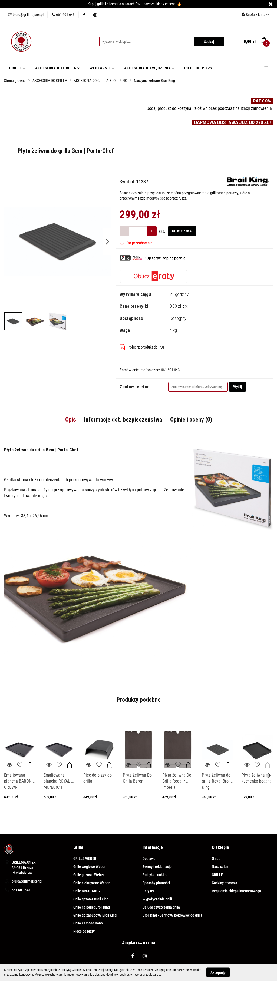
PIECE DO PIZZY (198, 68)
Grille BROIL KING (86, 891)
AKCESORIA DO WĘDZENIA (148, 68)
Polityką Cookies (71, 970)
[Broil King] (248, 181)
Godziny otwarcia (224, 883)
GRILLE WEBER (84, 858)
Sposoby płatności (156, 883)
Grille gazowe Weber (88, 875)
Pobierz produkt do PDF (146, 347)
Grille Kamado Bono (88, 923)
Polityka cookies (155, 875)
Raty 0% (148, 891)
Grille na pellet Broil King (91, 907)
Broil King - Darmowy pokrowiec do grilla (172, 915)
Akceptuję (218, 972)
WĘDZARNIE (101, 68)
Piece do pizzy (84, 931)
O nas (216, 858)
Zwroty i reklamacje (157, 866)
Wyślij (237, 387)
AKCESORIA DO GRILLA (56, 68)
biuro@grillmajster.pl (27, 881)
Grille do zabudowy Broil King (95, 915)
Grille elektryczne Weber (91, 883)
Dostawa (149, 858)
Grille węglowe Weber (89, 866)
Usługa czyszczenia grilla (161, 907)
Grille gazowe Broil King (90, 899)
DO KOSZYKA (182, 231)
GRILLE (16, 68)
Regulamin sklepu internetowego (236, 891)
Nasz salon (220, 866)
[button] (78, 847)
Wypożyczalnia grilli (157, 899)
